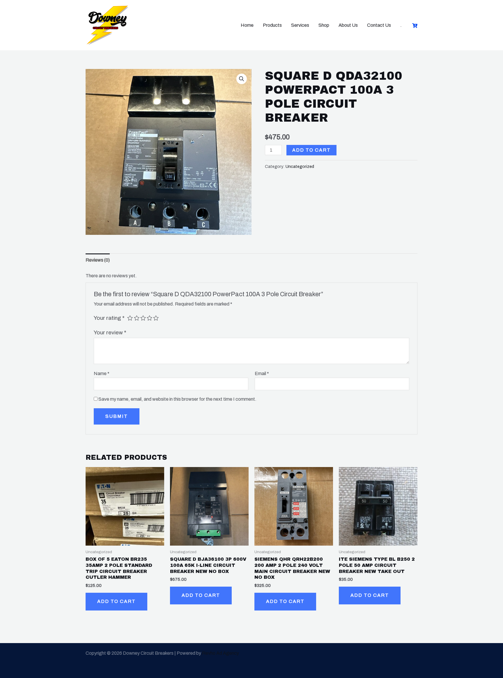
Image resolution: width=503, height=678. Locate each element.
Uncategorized (300, 166)
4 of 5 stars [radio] (149, 318)
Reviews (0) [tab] (98, 260)
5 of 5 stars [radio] (156, 318)
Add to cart (311, 150)
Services (300, 25)
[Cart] (414, 25)
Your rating (109, 318)
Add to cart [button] (116, 601)
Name (101, 373)
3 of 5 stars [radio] (143, 318)
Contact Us (379, 25)
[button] (241, 79)
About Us (348, 25)
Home (247, 25)
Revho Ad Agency (220, 653)
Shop (323, 25)
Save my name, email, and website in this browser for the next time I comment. (177, 399)
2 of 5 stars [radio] (136, 318)
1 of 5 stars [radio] (130, 318)
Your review (110, 332)
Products (272, 25)
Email (262, 373)
